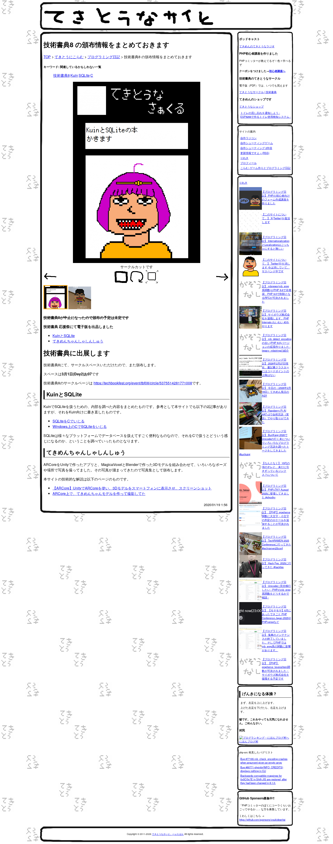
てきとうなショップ (251, 106)
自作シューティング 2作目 (256, 148)
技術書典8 (61, 75)
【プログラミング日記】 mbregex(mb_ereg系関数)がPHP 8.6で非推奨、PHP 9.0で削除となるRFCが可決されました (276, 291)
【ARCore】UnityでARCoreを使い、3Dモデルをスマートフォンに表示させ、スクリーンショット (132, 488)
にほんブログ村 (248, 741)
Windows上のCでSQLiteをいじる (80, 426)
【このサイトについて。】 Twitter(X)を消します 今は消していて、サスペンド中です (276, 265)
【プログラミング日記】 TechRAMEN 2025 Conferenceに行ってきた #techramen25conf (276, 542)
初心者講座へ (277, 71)
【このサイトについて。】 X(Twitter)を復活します (276, 218)
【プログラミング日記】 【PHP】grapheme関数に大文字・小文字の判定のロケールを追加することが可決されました (276, 517)
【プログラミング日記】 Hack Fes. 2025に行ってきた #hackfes (276, 563)
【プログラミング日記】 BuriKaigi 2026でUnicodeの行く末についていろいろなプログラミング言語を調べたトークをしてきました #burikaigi (264, 442)
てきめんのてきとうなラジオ (257, 46)
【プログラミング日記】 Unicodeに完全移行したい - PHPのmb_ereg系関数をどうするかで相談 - (276, 589)
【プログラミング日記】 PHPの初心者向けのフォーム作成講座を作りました (276, 197)
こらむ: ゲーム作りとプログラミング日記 (265, 168)
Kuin (74, 75)
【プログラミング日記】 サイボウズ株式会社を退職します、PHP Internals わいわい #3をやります (276, 318)
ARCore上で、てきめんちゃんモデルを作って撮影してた (99, 493)
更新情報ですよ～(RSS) (254, 153)
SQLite (84, 75)
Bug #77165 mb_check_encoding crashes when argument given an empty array (263, 760)
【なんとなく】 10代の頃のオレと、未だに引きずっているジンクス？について (276, 468)
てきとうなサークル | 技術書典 (258, 92)
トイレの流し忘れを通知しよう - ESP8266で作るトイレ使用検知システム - (265, 114)
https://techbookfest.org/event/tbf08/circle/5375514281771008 (143, 383)
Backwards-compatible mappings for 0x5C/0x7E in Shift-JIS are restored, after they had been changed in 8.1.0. (263, 779)
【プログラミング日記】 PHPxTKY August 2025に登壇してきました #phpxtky (275, 491)
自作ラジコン (248, 138)
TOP (47, 56)
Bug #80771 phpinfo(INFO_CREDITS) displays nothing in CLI (261, 769)
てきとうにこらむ (69, 56)
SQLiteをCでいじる (68, 421)
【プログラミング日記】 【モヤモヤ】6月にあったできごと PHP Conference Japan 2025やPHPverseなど (276, 614)
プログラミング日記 (103, 56)
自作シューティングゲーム (256, 143)
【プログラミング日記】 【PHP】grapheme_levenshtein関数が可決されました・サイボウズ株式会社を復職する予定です (276, 668)
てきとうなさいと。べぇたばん (168, 834)
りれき (244, 158)
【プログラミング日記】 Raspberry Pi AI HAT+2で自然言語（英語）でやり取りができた (275, 414)
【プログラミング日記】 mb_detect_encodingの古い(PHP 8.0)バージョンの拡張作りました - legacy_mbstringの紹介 (276, 342)
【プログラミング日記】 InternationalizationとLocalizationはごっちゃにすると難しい (275, 242)
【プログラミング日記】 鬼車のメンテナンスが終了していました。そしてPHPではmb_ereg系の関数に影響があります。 (276, 640)
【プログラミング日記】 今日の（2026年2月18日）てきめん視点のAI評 (276, 389)
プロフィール (248, 163)
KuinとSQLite (64, 335)
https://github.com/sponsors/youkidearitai (262, 819)
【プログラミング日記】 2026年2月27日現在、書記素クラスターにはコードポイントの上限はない (275, 367)
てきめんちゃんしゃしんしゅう (78, 341)
